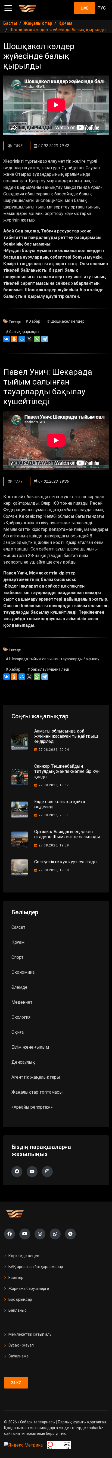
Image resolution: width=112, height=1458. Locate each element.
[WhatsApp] (37, 339)
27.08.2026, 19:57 (54, 785)
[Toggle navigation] (8, 8)
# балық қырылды (22, 331)
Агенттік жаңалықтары (35, 1077)
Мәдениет (22, 1002)
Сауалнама (18, 1356)
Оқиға (17, 1032)
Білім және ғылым (30, 1047)
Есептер (15, 1277)
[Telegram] (44, 339)
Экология (20, 1017)
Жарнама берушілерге (28, 1288)
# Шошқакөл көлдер (66, 321)
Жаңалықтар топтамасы (37, 1092)
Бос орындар (20, 1299)
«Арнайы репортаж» (32, 1107)
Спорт (17, 957)
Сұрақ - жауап (21, 1345)
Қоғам (17, 942)
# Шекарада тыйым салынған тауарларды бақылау (52, 659)
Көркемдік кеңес (23, 1256)
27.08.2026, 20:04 (54, 750)
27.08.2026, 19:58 (54, 870)
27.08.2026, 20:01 (54, 815)
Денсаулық (23, 1062)
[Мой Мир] (21, 339)
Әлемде (19, 987)
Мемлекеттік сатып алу (29, 1334)
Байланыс (17, 1310)
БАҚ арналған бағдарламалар (35, 1267)
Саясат (18, 927)
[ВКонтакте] (6, 339)
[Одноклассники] (14, 339)
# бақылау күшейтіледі (48, 669)
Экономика (23, 972)
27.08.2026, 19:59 (54, 845)
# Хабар (33, 321)
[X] (29, 339)
